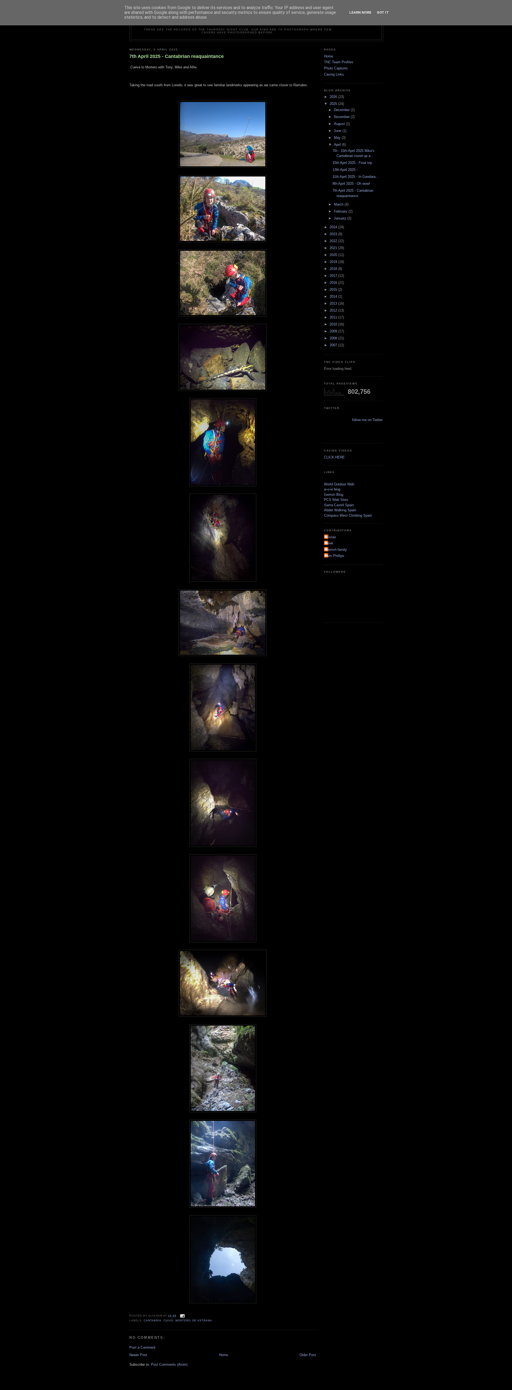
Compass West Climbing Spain (348, 515)
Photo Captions (336, 68)
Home (223, 1355)
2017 (334, 276)
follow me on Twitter (367, 420)
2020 (334, 255)
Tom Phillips (334, 556)
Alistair (330, 537)
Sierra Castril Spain (339, 505)
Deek (329, 543)
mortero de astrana (193, 1320)
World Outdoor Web (339, 484)
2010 (334, 324)
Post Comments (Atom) (169, 1364)
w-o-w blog (332, 489)
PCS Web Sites (336, 500)
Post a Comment (142, 1347)
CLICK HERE (334, 457)
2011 (334, 317)
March (339, 204)
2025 (334, 104)
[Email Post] (182, 1315)
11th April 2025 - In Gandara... (356, 177)
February (341, 211)
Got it (383, 12)
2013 (334, 303)
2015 (334, 290)
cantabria (152, 1320)
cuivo (168, 1320)
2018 (334, 269)
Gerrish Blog (333, 495)
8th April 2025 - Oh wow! (351, 184)
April (338, 145)
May (338, 138)
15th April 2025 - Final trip (352, 163)
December (342, 110)
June (338, 131)
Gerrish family (336, 550)
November (342, 117)
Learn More (360, 12)
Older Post (307, 1355)
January (340, 218)
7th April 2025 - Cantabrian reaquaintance (176, 56)
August (340, 124)
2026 (334, 97)
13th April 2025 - (345, 170)
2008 (334, 338)
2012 (334, 310)
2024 (334, 227)
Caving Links (334, 74)
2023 (334, 234)
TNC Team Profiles (338, 62)
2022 (334, 241)
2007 (334, 345)
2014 (334, 297)
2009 (334, 331)
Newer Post (138, 1355)
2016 (334, 283)
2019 (334, 262)
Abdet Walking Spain (340, 510)
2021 (334, 248)
